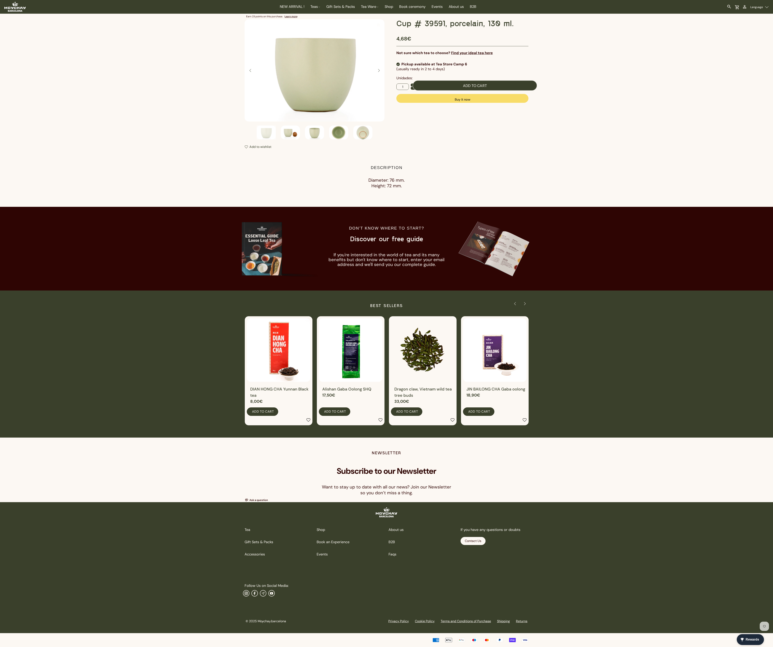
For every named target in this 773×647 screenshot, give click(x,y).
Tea (247, 529)
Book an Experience (333, 542)
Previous (250, 70)
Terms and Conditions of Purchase (466, 621)
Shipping (503, 621)
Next (378, 70)
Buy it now (462, 99)
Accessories (255, 554)
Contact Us (473, 541)
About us (396, 529)
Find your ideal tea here (472, 52)
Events (322, 554)
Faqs (392, 554)
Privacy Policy (398, 621)
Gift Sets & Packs (259, 542)
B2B (392, 542)
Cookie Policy (425, 621)
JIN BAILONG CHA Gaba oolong (495, 389)
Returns (521, 621)
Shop (321, 529)
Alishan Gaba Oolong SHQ (346, 389)
